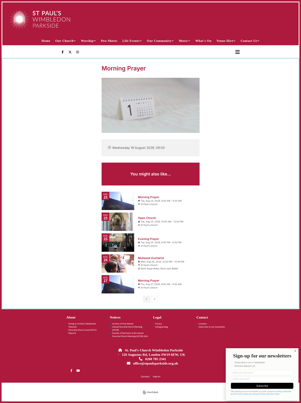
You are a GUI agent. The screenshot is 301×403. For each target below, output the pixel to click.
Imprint (156, 377)
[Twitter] (70, 52)
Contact (202, 317)
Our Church (64, 40)
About (70, 317)
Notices (115, 317)
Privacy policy (138, 384)
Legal (157, 317)
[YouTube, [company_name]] (78, 370)
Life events (131, 40)
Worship (87, 40)
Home (46, 40)
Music (183, 40)
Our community (159, 40)
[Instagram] (77, 52)
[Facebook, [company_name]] (71, 370)
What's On (203, 40)
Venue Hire (225, 40)
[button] (227, 52)
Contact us (249, 40)
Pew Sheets (109, 40)
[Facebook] (62, 52)
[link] (65, 40)
